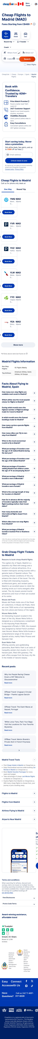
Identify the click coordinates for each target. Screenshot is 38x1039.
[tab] (6, 34)
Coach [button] (6, 47)
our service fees (7, 893)
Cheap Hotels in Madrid (15, 765)
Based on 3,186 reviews (9, 939)
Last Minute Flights (28, 776)
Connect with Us (16, 983)
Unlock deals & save (19, 161)
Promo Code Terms (10, 904)
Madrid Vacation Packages (16, 772)
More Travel (28, 4)
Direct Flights (31, 64)
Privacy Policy (19, 169)
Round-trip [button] (8, 42)
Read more (8, 683)
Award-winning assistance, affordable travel (14, 915)
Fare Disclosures (9, 897)
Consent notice (9, 169)
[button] (23, 42)
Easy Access (6, 983)
